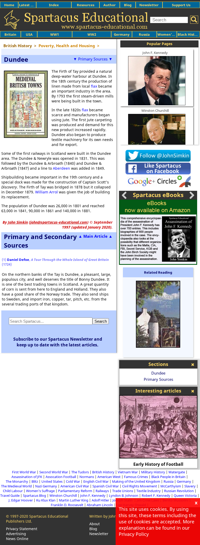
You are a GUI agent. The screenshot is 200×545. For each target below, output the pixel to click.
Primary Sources (158, 379)
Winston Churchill (155, 110)
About (94, 523)
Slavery (190, 486)
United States (52, 481)
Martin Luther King (73, 500)
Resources (85, 5)
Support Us (181, 5)
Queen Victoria (185, 495)
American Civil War (74, 486)
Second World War (53, 472)
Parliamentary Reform (75, 490)
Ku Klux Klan (45, 500)
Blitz (35, 481)
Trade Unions (122, 490)
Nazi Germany (46, 486)
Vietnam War (128, 472)
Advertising (16, 533)
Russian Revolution (179, 490)
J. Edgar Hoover (21, 500)
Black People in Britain (168, 476)
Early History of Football (158, 464)
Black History (189, 34)
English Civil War (96, 481)
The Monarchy (17, 481)
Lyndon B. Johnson (123, 495)
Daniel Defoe (18, 259)
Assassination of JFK (26, 476)
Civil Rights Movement (139, 486)
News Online (17, 538)
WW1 (54, 34)
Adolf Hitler (100, 500)
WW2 (92, 34)
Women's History (172, 34)
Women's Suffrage (40, 490)
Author (109, 5)
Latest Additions (33, 5)
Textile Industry (148, 490)
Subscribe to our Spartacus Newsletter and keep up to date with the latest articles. (57, 342)
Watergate (176, 472)
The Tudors (80, 472)
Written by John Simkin (109, 516)
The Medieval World (16, 486)
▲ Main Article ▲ (95, 236)
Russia (144, 34)
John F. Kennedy (155, 52)
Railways (102, 490)
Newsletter (149, 5)
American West (109, 476)
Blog (128, 5)
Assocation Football (61, 476)
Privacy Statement (21, 528)
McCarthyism (170, 486)
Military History (153, 472)
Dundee (158, 373)
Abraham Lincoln (100, 505)
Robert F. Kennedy (156, 495)
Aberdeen (61, 168)
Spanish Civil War (105, 486)
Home (9, 5)
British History (103, 472)
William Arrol (46, 191)
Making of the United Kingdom (136, 481)
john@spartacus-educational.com (58, 222)
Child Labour (13, 490)
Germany (121, 34)
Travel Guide (10, 495)
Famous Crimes (136, 476)
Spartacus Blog (34, 495)
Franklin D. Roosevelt (67, 505)
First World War (24, 472)
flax (94, 86)
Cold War (73, 481)
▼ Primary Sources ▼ (93, 59)
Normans (86, 476)
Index (54, 5)
